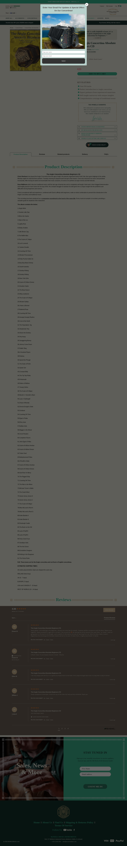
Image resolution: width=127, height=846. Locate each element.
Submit (63, 61)
